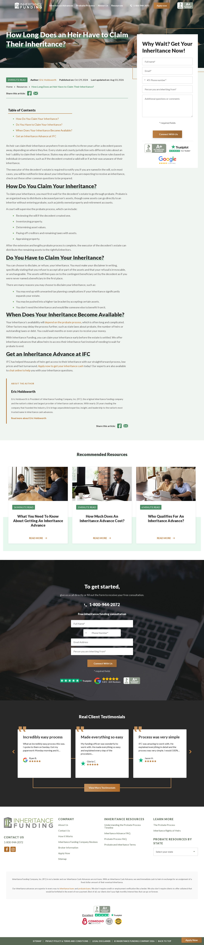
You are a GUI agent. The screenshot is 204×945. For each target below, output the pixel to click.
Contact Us (64, 830)
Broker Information (68, 847)
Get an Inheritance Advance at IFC (36, 136)
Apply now (162, 5)
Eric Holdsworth (47, 79)
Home (9, 86)
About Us (103, 5)
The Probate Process (164, 825)
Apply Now (191, 940)
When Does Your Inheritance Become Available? (44, 130)
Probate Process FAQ (115, 839)
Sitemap (62, 859)
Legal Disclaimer (101, 941)
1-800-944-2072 (141, 5)
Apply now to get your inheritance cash (60, 366)
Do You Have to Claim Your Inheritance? (39, 124)
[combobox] (146, 80)
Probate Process (85, 5)
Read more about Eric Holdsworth (28, 418)
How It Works (65, 836)
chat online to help (19, 370)
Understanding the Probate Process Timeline (122, 826)
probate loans (84, 888)
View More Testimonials (102, 787)
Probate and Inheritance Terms (120, 844)
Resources (117, 5)
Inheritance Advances (61, 5)
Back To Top (164, 941)
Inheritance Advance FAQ (117, 833)
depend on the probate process (63, 322)
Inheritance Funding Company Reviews (78, 842)
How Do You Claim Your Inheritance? (37, 118)
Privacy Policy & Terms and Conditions (66, 941)
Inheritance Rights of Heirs (167, 830)
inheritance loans (67, 888)
